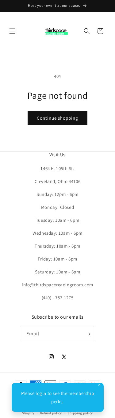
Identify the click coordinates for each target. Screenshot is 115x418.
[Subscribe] (88, 334)
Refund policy (51, 413)
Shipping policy (80, 413)
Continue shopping (57, 118)
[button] (12, 31)
